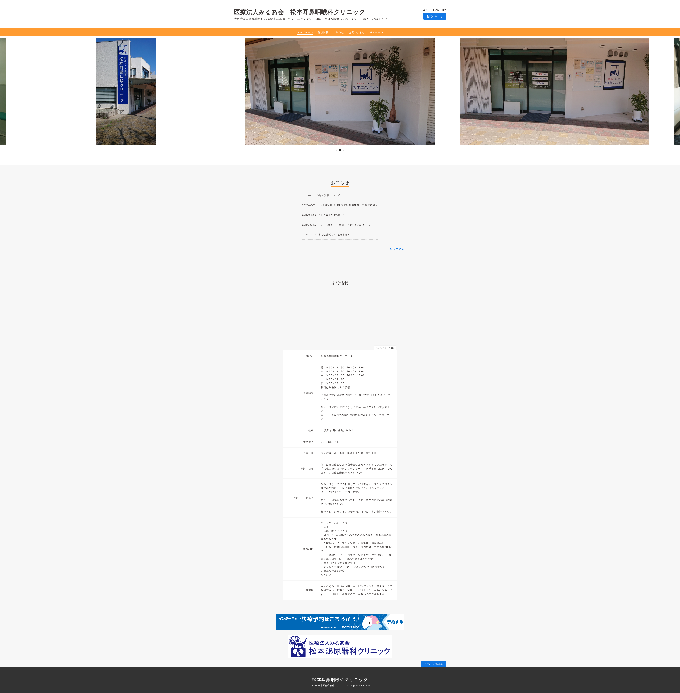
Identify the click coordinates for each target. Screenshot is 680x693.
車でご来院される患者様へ (334, 234)
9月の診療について (328, 195)
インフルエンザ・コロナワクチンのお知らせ (344, 224)
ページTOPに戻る (433, 663)
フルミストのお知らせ (331, 214)
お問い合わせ (435, 16)
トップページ (305, 32)
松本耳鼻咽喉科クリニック (340, 679)
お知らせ (338, 32)
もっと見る (396, 249)
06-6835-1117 (436, 10)
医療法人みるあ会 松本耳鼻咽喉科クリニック (300, 11)
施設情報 (323, 32)
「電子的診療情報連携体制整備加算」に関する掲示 (347, 205)
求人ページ (376, 32)
